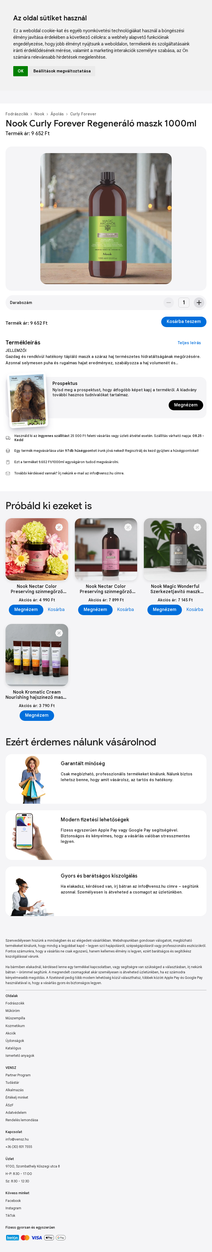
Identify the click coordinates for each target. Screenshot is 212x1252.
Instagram (13, 1208)
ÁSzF (10, 1105)
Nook (39, 114)
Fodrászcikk (17, 114)
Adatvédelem (16, 1112)
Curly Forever (83, 114)
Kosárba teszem (184, 321)
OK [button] (20, 71)
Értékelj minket (17, 1097)
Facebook (13, 1201)
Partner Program (18, 1075)
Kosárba (56, 609)
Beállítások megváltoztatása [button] (62, 71)
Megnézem (186, 405)
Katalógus (13, 1048)
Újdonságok (15, 1041)
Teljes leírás (189, 342)
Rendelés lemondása (22, 1120)
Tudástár (12, 1082)
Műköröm (13, 1011)
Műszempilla (15, 1018)
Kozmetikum (15, 1026)
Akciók (11, 1033)
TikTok (10, 1215)
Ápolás (57, 114)
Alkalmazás (14, 1090)
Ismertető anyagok (20, 1055)
